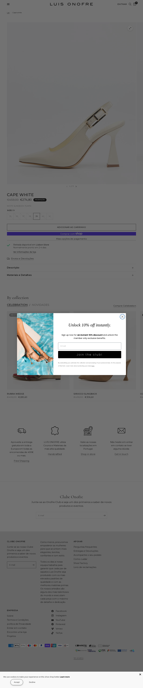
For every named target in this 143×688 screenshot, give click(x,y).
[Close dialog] (122, 316)
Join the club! (90, 355)
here (92, 366)
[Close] (140, 674)
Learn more (65, 677)
